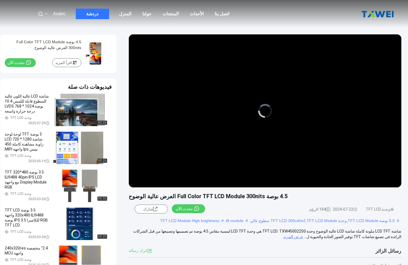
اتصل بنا (222, 13)
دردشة (92, 13)
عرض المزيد (293, 237)
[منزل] (377, 14)
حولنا (147, 13)
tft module (234, 220)
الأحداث (197, 13)
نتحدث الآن (184, 209)
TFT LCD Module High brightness (189, 220)
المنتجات (171, 13)
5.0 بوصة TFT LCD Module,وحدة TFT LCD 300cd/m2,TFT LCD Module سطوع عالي (322, 220)
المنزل (125, 13)
